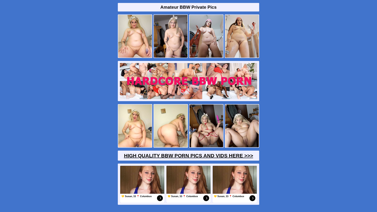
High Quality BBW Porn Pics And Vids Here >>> (188, 155)
